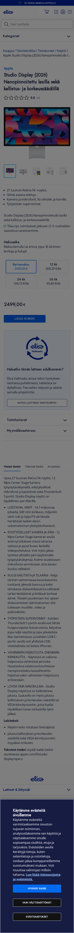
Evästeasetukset (37, 917)
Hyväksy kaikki (37, 888)
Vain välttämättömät (36, 902)
